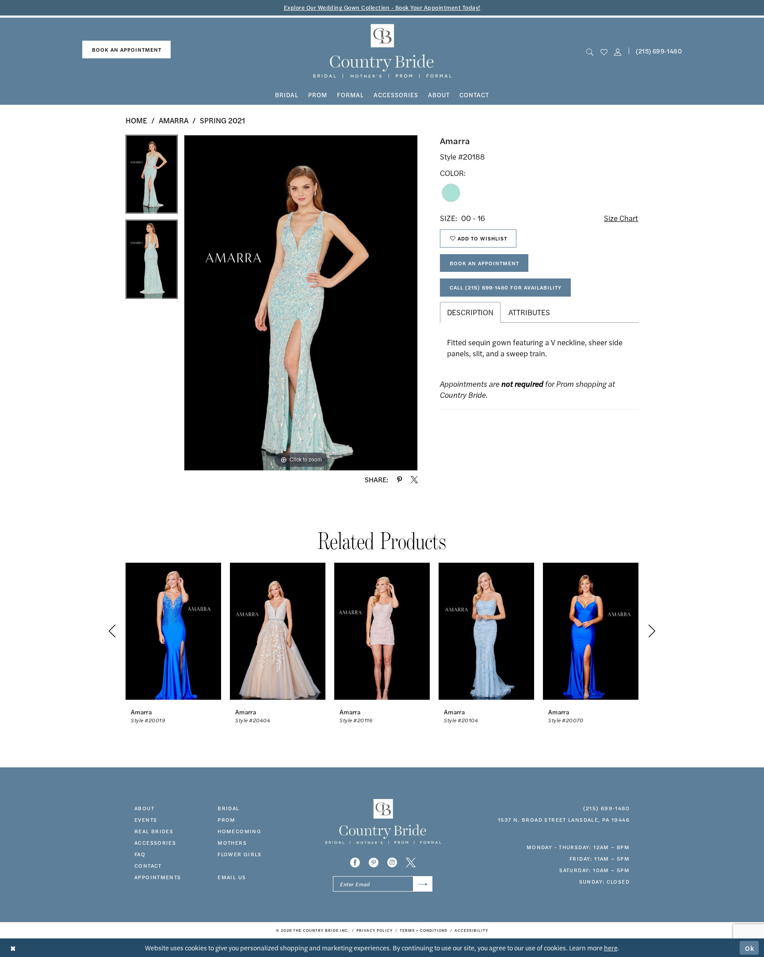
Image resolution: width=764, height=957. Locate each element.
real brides (153, 831)
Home (136, 120)
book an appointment (126, 49)
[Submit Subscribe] (423, 884)
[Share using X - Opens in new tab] (414, 479)
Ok (750, 947)
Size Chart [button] (621, 218)
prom (227, 820)
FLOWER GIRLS (240, 854)
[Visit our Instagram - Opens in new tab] (392, 862)
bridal (228, 808)
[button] (617, 51)
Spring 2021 (222, 120)
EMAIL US (232, 877)
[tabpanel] (152, 177)
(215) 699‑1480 (659, 50)
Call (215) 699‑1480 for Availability (506, 287)
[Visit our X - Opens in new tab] (411, 862)
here (611, 947)
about (144, 808)
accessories (155, 842)
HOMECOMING (239, 831)
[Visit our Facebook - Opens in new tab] (355, 862)
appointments (157, 877)
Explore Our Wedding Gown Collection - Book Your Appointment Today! (382, 7)
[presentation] (173, 631)
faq (139, 854)
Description (470, 312)
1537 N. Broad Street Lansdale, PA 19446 (564, 820)
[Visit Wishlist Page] (604, 51)
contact (148, 865)
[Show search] (590, 51)
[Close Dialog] (13, 948)
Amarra (173, 120)
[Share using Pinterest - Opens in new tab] (399, 479)
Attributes (529, 312)
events (145, 820)
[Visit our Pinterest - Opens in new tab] (373, 862)
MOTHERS (232, 842)
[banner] (382, 51)
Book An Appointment (484, 263)
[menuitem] (126, 50)
